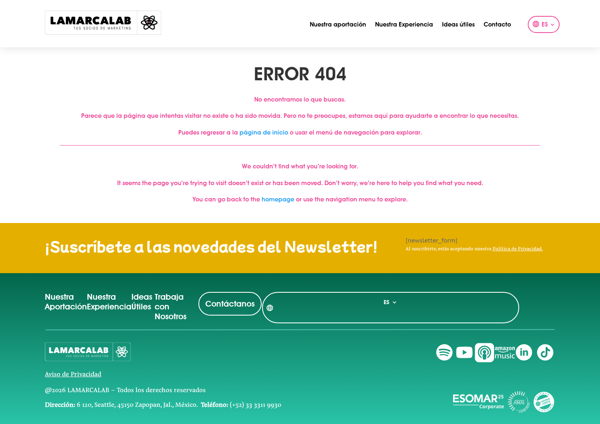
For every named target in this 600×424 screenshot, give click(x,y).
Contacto (497, 24)
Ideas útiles (458, 24)
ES (545, 25)
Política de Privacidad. (518, 249)
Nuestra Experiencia (404, 24)
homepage (278, 199)
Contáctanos (230, 304)
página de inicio (264, 132)
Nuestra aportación (338, 24)
